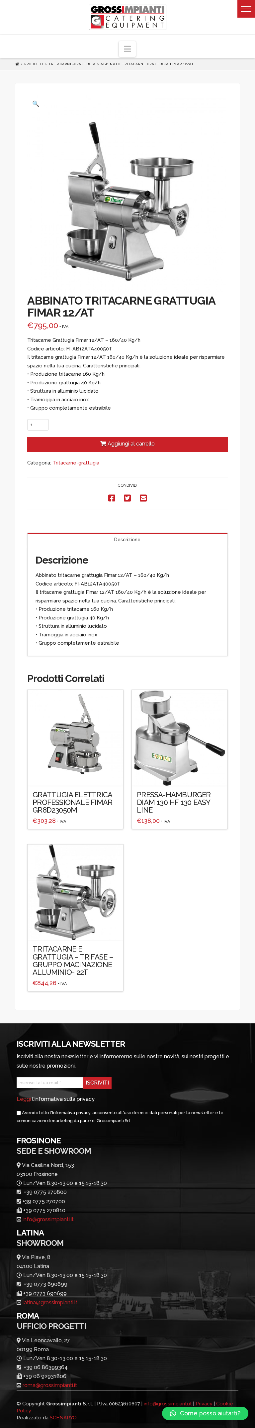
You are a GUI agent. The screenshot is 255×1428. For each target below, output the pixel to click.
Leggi (24, 1099)
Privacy (204, 1404)
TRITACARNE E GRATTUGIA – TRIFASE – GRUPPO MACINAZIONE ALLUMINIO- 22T (73, 960)
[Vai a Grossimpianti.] (18, 64)
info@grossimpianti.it (48, 1219)
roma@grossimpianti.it (50, 1385)
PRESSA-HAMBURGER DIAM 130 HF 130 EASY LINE (174, 802)
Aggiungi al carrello (131, 444)
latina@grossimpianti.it (50, 1302)
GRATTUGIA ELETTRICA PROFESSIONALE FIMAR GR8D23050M (72, 802)
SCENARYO (63, 1418)
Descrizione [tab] (127, 539)
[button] (246, 9)
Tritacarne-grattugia (75, 463)
